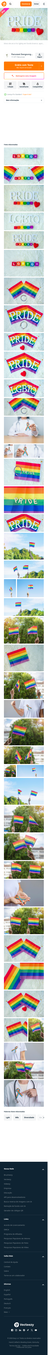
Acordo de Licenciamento (14, 1298)
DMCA (6, 1302)
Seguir (39, 57)
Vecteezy (7, 1249)
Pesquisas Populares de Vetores (17, 1311)
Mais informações (12, 99)
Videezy (7, 1253)
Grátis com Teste (24, 66)
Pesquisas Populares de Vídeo (16, 1320)
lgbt (8, 1187)
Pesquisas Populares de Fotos (16, 1315)
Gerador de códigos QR (13, 1283)
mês (17, 1187)
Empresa (7, 1258)
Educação (8, 1262)
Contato (7, 1339)
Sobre (6, 1343)
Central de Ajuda (11, 1334)
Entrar (36, 4)
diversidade (29, 1187)
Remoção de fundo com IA (15, 1278)
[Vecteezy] (3, 3)
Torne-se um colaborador (14, 1348)
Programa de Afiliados (13, 1306)
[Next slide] (38, 1187)
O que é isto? (27, 94)
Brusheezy (8, 1244)
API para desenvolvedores (14, 1267)
